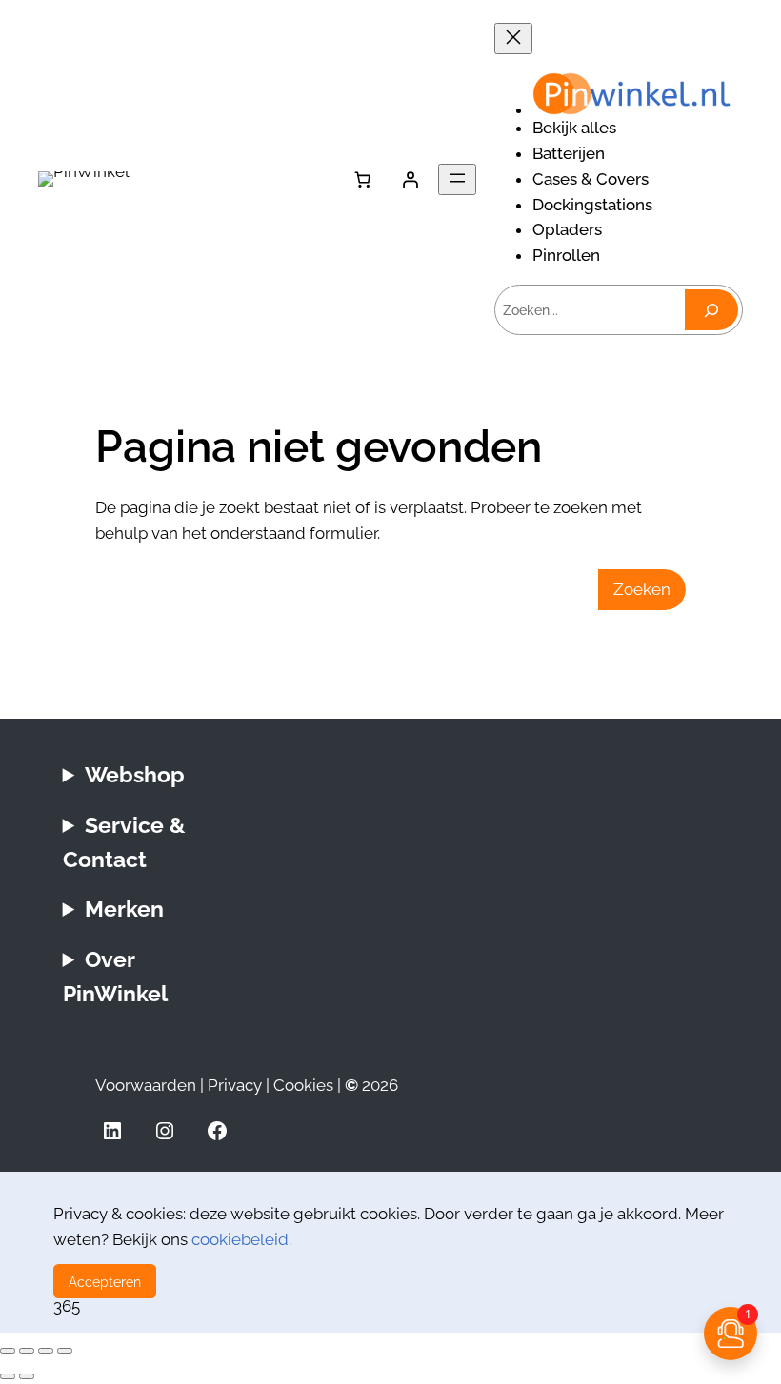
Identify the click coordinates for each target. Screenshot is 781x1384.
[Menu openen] (457, 179)
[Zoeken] (711, 309)
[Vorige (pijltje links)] (7, 1376)
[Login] (410, 179)
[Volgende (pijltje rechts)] (26, 1376)
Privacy (235, 1085)
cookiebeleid (240, 1239)
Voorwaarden (145, 1085)
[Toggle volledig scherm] (26, 1351)
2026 (371, 1085)
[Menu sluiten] (513, 38)
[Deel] (45, 1351)
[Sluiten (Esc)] (64, 1351)
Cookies (303, 1085)
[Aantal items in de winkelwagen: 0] (363, 179)
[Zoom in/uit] (7, 1351)
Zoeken (642, 589)
